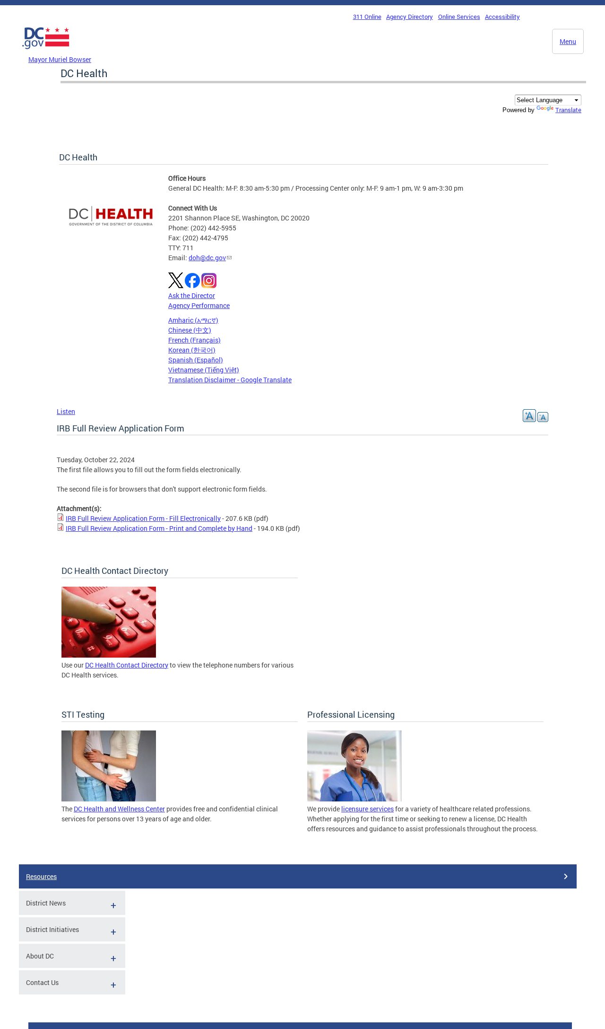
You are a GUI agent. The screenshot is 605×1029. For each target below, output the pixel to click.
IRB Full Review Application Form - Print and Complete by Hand (159, 528)
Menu (568, 41)
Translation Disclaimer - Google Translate (230, 379)
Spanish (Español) (195, 359)
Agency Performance (199, 305)
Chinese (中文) (189, 329)
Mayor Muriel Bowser (59, 59)
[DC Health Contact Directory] (108, 655)
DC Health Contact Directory (126, 664)
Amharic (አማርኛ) (193, 320)
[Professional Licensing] (354, 798)
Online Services (459, 16)
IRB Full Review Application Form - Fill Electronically (143, 518)
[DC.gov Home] (45, 51)
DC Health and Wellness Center (119, 808)
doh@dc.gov (207, 257)
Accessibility (502, 16)
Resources (41, 876)
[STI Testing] (108, 798)
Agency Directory (409, 16)
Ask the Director (191, 295)
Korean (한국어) (192, 349)
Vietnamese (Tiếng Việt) (203, 369)
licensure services (367, 808)
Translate (568, 110)
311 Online (367, 16)
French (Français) (194, 339)
